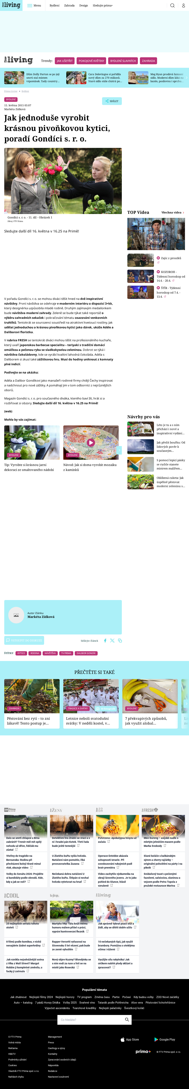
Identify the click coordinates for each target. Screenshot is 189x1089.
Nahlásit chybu (16, 1076)
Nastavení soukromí (58, 1076)
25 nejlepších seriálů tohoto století (22, 925)
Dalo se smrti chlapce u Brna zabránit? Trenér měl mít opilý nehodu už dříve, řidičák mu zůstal (24, 844)
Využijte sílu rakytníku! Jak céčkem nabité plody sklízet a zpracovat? (115, 963)
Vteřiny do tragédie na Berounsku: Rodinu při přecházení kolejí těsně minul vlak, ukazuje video (23, 861)
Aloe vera (137, 1002)
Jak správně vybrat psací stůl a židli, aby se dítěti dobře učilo (116, 925)
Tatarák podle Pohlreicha (113, 1002)
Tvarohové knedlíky (84, 1008)
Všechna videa (171, 212)
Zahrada (69, 5)
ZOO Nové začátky (167, 997)
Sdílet (112, 102)
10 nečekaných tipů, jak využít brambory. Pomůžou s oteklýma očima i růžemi (116, 945)
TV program (84, 997)
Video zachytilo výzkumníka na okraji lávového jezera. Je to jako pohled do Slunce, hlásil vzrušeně (117, 879)
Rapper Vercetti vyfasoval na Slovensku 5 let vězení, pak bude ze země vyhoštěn (71, 945)
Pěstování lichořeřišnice (160, 1002)
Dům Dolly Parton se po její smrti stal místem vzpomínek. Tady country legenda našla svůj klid (42, 79)
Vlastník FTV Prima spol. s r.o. (23, 1071)
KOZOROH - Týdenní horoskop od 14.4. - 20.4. (171, 276)
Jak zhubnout (18, 997)
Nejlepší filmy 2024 (41, 997)
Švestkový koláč (134, 1008)
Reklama (13, 1048)
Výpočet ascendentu (57, 1008)
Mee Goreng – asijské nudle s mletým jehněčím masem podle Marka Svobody (162, 842)
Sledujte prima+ (103, 5)
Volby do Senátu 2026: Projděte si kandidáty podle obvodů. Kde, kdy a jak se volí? (24, 877)
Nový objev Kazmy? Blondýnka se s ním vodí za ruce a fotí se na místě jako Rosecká (71, 963)
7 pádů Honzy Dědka (47, 1002)
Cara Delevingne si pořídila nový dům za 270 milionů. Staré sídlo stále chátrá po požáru (104, 79)
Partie (116, 997)
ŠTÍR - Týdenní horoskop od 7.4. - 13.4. (169, 292)
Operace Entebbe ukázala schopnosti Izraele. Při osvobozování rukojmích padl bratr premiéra (115, 861)
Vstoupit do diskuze (26, 640)
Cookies (12, 1065)
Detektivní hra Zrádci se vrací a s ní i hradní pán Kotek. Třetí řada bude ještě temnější (71, 842)
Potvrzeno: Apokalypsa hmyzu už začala (117, 840)
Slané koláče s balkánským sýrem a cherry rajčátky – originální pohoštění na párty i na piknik (163, 861)
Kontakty (52, 1054)
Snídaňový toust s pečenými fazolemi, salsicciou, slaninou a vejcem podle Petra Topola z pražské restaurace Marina (162, 879)
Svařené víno (87, 1002)
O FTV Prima (14, 1036)
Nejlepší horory (65, 997)
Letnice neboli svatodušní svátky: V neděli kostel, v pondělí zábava (87, 721)
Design (83, 5)
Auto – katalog (23, 1002)
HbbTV (12, 1054)
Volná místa (14, 1042)
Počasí (126, 997)
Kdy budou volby (144, 997)
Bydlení (54, 5)
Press (51, 1042)
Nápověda (53, 1065)
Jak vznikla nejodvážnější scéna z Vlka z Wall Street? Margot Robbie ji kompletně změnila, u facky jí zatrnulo (25, 965)
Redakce (52, 1071)
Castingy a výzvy (56, 1048)
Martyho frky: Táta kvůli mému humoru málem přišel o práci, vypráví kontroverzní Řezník (69, 927)
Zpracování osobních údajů (62, 1059)
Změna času (102, 997)
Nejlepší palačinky (110, 1008)
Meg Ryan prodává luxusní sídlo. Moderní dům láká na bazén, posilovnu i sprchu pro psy (167, 79)
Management (55, 1036)
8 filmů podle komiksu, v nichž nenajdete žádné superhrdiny (23, 943)
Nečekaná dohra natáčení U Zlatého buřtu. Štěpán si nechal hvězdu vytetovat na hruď (70, 877)
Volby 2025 (70, 1002)
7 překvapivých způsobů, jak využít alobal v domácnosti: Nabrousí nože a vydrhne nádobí (146, 721)
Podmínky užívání (17, 1059)
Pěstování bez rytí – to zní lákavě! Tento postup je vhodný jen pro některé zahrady (28, 721)
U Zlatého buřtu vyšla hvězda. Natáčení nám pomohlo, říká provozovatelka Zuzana (69, 859)
